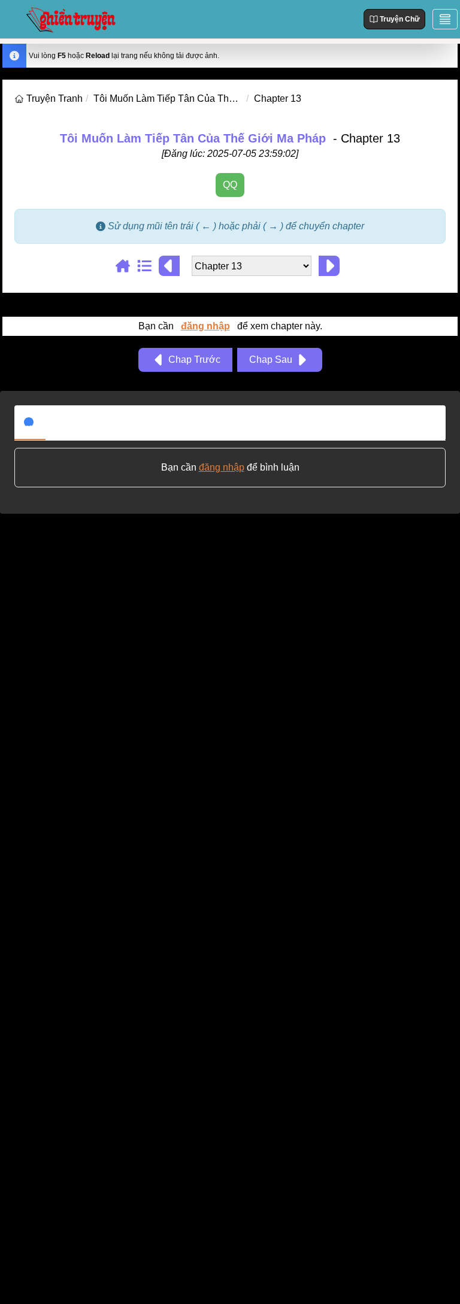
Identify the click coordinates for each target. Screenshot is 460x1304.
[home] (20, 99)
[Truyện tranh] (126, 266)
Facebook (76, 422)
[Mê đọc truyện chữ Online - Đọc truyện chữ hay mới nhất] (69, 18)
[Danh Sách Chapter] (148, 266)
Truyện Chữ (400, 19)
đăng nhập (205, 326)
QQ (230, 185)
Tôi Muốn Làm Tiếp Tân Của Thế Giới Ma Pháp (193, 138)
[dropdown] (445, 19)
